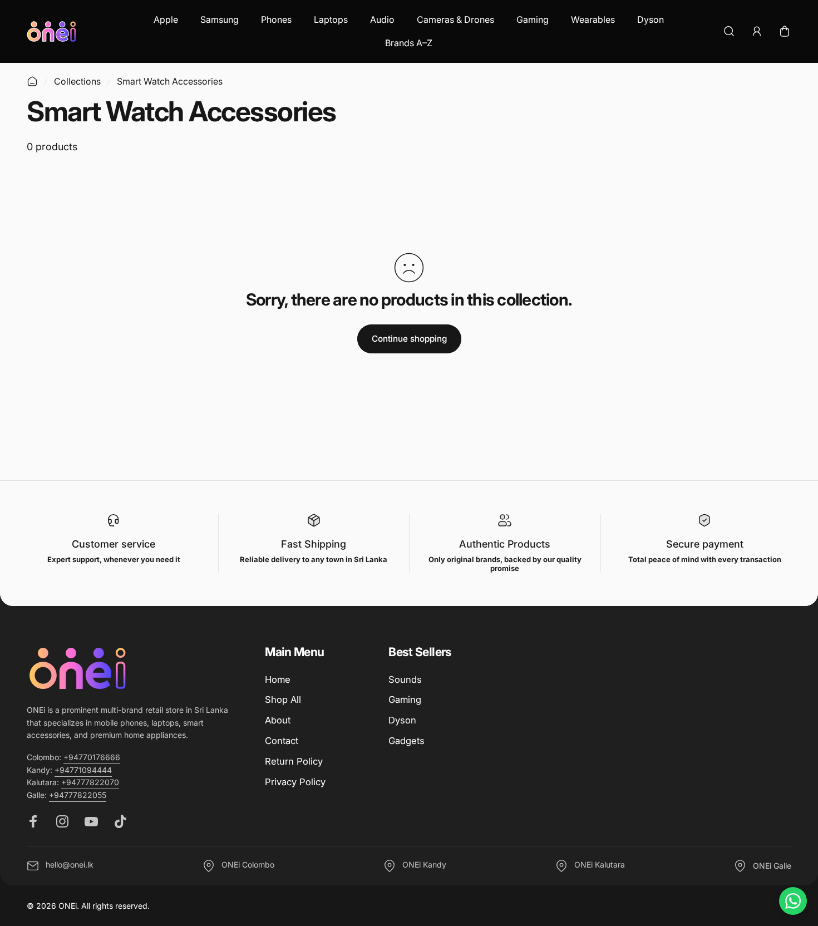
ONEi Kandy (424, 865)
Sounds (405, 679)
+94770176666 (91, 757)
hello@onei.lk (69, 865)
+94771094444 (83, 770)
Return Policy (294, 761)
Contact (281, 740)
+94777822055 (77, 795)
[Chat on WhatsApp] (793, 901)
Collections (77, 81)
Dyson (402, 720)
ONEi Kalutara (599, 865)
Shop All (283, 699)
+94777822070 (90, 782)
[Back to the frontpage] (32, 81)
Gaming (404, 699)
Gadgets (406, 740)
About (277, 720)
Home (277, 679)
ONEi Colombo (247, 865)
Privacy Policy (295, 781)
